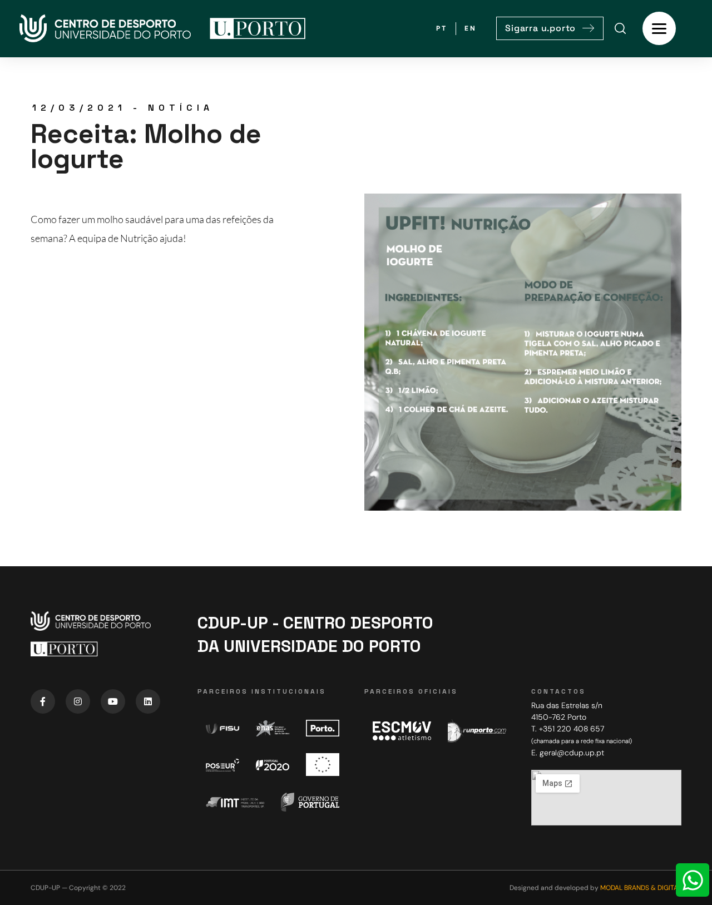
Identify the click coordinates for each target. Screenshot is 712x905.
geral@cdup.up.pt (572, 753)
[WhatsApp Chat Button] (692, 880)
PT (441, 28)
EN (470, 28)
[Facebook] (43, 701)
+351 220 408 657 (571, 729)
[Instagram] (78, 701)
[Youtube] (113, 701)
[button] (550, 28)
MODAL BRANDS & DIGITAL (640, 887)
